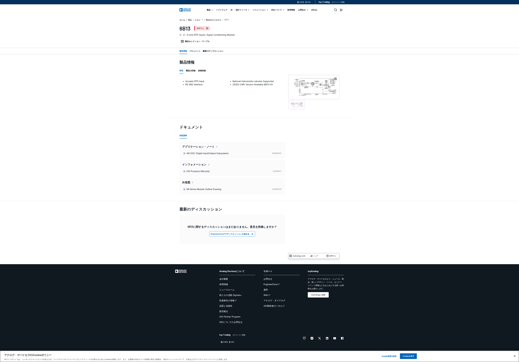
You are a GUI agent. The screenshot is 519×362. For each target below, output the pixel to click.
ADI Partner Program (229, 316)
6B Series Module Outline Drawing (204, 189)
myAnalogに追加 (299, 256)
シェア (315, 256)
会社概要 (223, 279)
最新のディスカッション (213, 51)
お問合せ (268, 279)
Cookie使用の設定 (389, 356)
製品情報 (183, 51)
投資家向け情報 (226, 300)
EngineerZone (270, 284)
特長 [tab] (181, 70)
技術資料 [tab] (183, 135)
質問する (332, 256)
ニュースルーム (226, 289)
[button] (202, 20)
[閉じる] (515, 356)
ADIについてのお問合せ (230, 322)
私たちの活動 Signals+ (230, 295)
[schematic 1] (296, 104)
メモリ (197, 19)
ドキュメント (195, 51)
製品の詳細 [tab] (190, 70)
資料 (266, 289)
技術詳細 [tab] (202, 70)
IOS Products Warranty (198, 171)
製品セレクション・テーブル (197, 41)
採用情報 (223, 284)
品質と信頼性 (225, 306)
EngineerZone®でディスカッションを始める (230, 234)
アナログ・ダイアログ (274, 300)
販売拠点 (223, 311)
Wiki (266, 295)
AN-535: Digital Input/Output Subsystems (208, 153)
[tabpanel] (232, 83)
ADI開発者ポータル (273, 306)
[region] (259, 356)
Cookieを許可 (408, 356)
